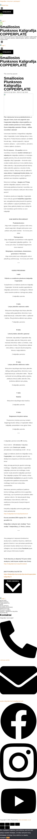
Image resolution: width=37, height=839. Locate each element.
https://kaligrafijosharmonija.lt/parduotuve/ (16, 513)
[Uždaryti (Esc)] (2, 824)
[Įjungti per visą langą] (12, 824)
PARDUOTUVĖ (4, 608)
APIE (1, 604)
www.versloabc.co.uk (24, 820)
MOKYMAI (3, 600)
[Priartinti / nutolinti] (17, 824)
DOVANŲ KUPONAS (6, 607)
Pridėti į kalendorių (13, 581)
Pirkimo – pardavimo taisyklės (9, 611)
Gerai (8, 837)
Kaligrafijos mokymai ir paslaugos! (10, 1)
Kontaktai (5, 615)
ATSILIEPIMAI (4, 606)
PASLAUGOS (4, 602)
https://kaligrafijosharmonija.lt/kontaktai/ (15, 564)
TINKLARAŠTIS (5, 603)
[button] (18, 9)
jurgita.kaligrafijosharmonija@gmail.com (11, 701)
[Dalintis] (7, 824)
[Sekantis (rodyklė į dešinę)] (7, 827)
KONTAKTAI (3, 612)
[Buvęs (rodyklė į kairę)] (2, 827)
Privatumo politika (5, 610)
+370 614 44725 (4, 660)
